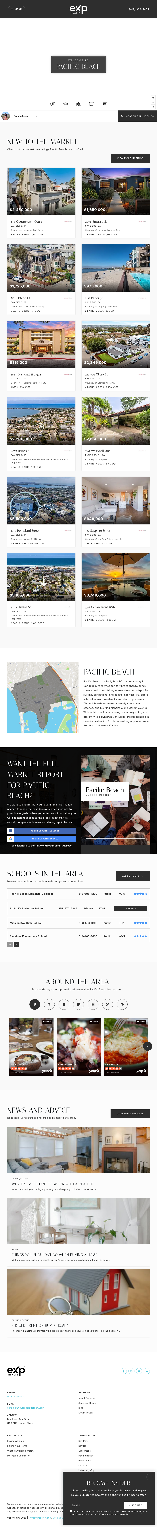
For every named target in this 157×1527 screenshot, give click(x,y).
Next (147, 1046)
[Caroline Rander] (5, 116)
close (149, 1477)
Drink (49, 1004)
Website (130, 908)
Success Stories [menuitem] (87, 1403)
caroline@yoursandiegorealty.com (25, 1407)
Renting (24, 1320)
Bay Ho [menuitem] (82, 1446)
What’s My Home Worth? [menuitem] (20, 1450)
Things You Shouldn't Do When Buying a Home (54, 1255)
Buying (15, 1179)
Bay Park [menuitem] (83, 1441)
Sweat (93, 1004)
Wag (122, 1004)
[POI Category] (52, 103)
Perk (78, 1004)
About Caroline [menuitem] (86, 1398)
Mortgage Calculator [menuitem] (18, 1455)
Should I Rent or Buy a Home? (40, 1325)
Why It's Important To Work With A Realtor (53, 1184)
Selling (24, 1179)
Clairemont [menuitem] (84, 1450)
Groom (107, 1004)
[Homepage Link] (78, 8)
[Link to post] (78, 1150)
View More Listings (130, 158)
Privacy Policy (36, 1518)
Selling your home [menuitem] (17, 1446)
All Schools (130, 875)
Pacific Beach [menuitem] (85, 1455)
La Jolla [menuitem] (82, 1465)
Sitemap (57, 1518)
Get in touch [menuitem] (85, 1412)
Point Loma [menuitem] (84, 1460)
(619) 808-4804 (138, 9)
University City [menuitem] (86, 1470)
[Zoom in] (153, 97)
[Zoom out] (153, 102)
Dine (34, 1004)
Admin (48, 1518)
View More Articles (130, 1113)
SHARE (48, 1022)
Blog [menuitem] (80, 1407)
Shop (64, 1004)
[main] (78, 685)
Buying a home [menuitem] (15, 1441)
